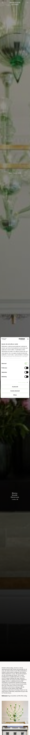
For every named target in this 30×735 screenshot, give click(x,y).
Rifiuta (15, 395)
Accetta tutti (15, 386)
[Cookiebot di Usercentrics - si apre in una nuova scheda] (19, 339)
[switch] (26, 368)
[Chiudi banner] (27, 339)
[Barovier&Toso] (15, 3)
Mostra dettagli (22, 382)
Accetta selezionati (15, 390)
